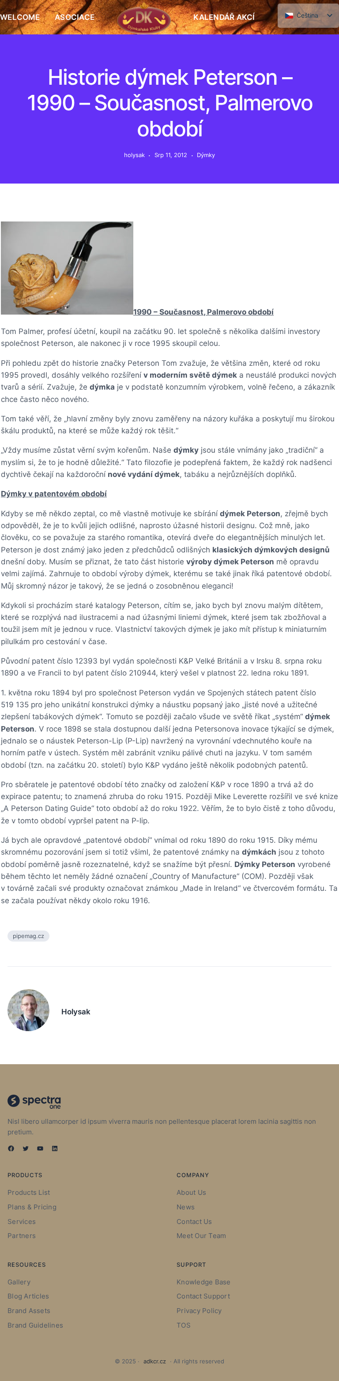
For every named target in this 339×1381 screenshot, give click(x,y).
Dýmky (206, 154)
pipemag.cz (28, 935)
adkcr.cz (154, 1361)
